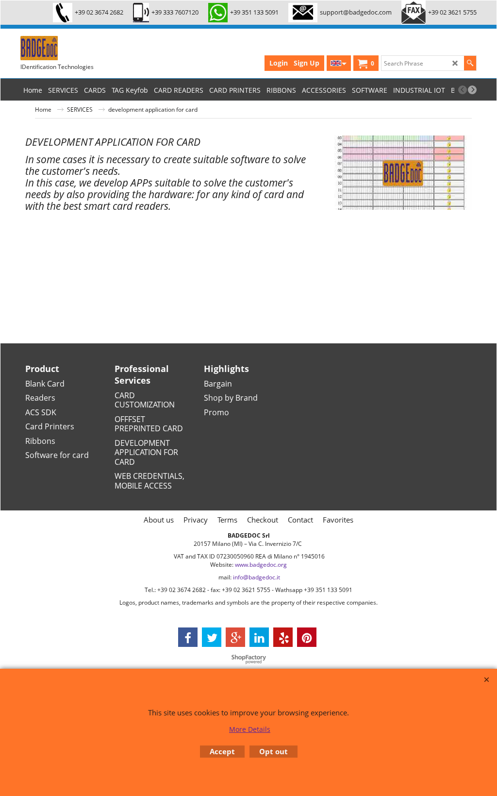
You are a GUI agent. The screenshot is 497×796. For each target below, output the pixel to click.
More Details (249, 729)
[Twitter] (211, 637)
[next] (472, 89)
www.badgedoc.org (261, 564)
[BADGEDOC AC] (93, 48)
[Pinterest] (306, 637)
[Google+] (235, 637)
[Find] (470, 63)
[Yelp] (283, 637)
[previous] (462, 89)
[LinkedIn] (259, 637)
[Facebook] (188, 637)
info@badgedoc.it (256, 577)
